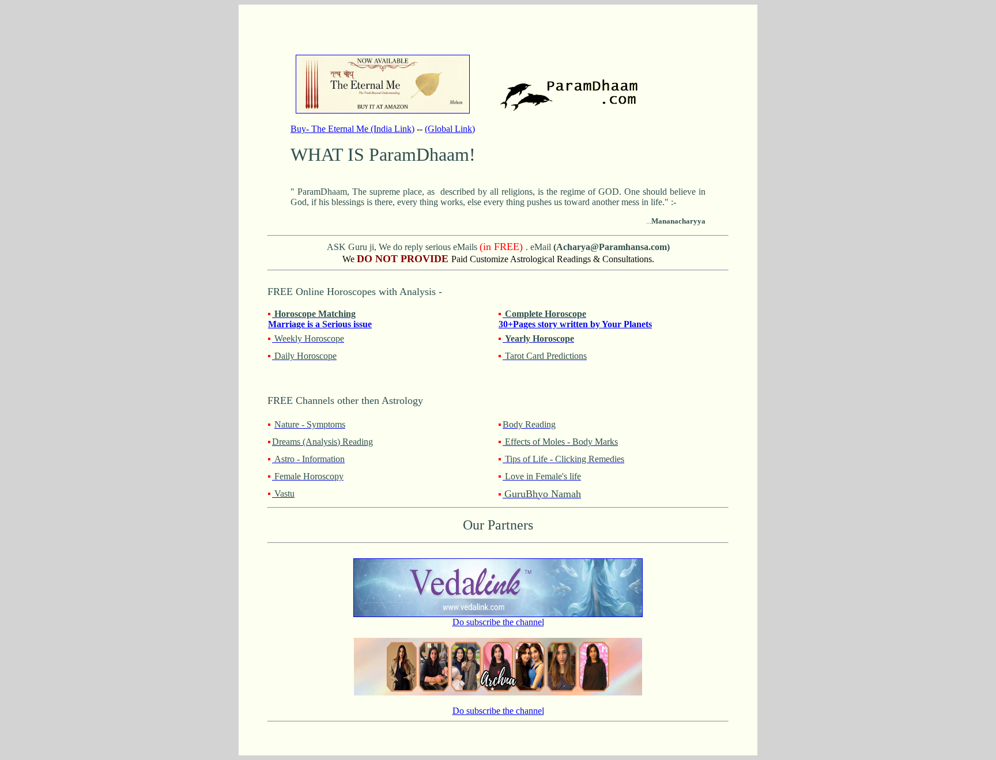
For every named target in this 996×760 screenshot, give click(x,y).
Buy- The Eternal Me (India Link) (352, 129)
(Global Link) (450, 129)
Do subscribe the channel (498, 622)
